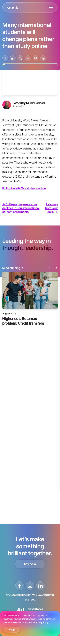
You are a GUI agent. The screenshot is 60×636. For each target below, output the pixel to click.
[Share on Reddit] (28, 58)
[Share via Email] (35, 58)
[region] (30, 623)
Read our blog (13, 268)
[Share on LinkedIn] (13, 58)
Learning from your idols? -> (51, 208)
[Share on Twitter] (20, 58)
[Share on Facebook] (5, 58)
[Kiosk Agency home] (12, 7)
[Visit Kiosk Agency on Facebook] (19, 585)
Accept (11, 629)
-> (56, 268)
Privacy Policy (42, 622)
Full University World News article (24, 188)
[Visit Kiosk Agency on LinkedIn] (40, 585)
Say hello (30, 564)
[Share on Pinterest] (43, 58)
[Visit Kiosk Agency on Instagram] (30, 585)
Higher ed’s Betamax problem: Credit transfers (23, 321)
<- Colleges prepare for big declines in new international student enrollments (20, 208)
